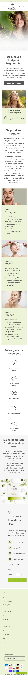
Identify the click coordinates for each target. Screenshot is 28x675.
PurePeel (9, 674)
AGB (4, 638)
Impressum (6, 634)
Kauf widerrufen (21, 673)
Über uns (5, 616)
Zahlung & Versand (8, 605)
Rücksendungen (7, 601)
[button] (4, 6)
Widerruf (5, 642)
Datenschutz (6, 631)
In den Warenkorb (17, 580)
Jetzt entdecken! (14, 83)
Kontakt (5, 619)
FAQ (4, 597)
